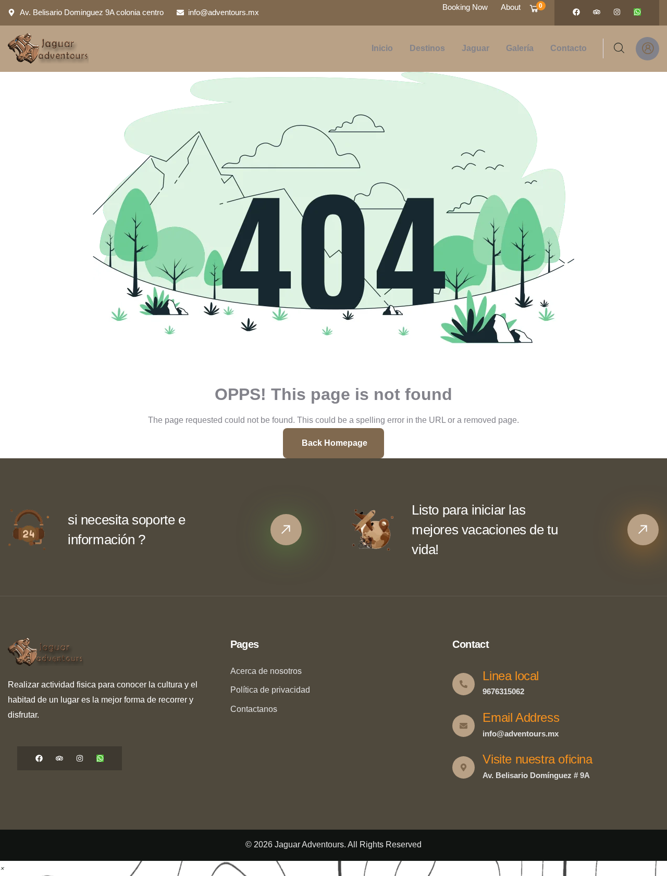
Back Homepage (333, 443)
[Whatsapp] (637, 12)
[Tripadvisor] (596, 12)
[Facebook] (576, 12)
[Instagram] (617, 12)
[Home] (48, 48)
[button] (2, 868)
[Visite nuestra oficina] (463, 767)
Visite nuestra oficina (537, 759)
